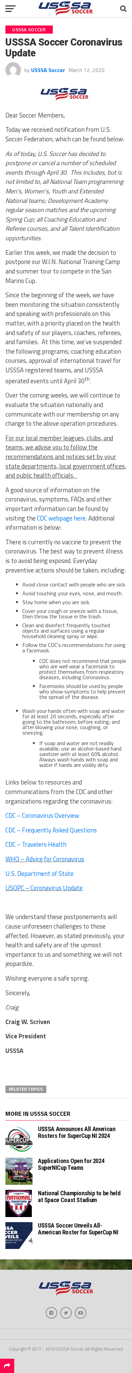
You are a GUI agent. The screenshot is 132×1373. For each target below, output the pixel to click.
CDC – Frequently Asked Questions (51, 830)
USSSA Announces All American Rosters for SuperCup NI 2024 (76, 1132)
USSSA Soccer (48, 70)
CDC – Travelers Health (35, 844)
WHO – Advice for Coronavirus (44, 859)
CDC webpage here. (62, 518)
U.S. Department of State (40, 873)
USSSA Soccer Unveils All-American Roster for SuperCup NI (78, 1229)
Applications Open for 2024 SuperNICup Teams (71, 1164)
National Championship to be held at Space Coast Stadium (79, 1196)
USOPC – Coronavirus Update (44, 888)
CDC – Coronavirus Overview (42, 815)
